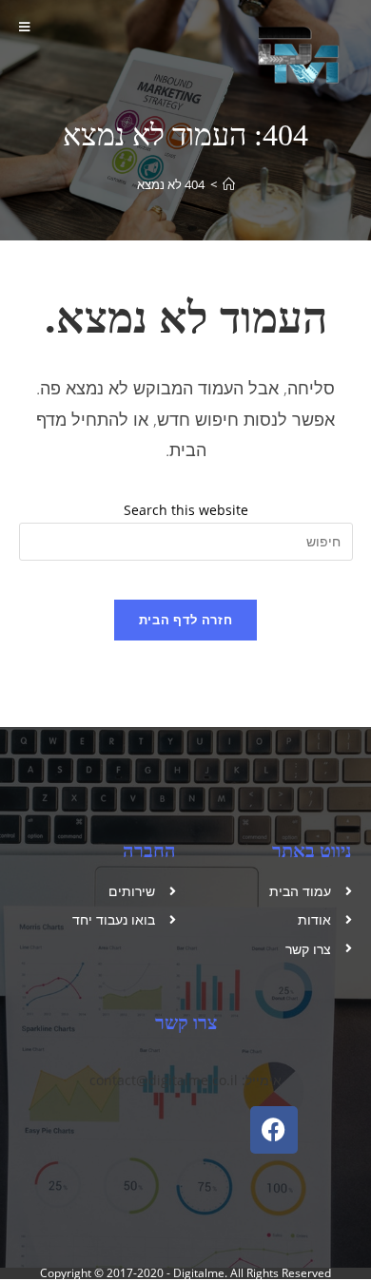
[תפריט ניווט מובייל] (27, 26)
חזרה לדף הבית (185, 619)
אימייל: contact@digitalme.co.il (185, 1080)
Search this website (186, 510)
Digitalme (199, 1273)
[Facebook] (274, 1130)
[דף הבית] (229, 184)
